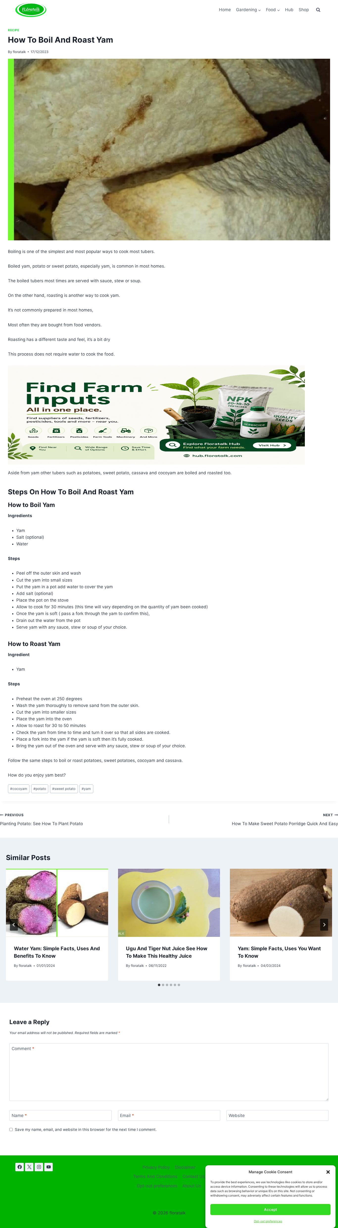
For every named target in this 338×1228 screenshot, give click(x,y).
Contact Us (194, 1176)
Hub (289, 9)
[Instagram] (39, 1167)
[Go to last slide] (14, 925)
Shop (304, 9)
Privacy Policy (156, 1167)
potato (39, 789)
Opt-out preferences (268, 1221)
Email (127, 1115)
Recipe (13, 30)
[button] (328, 1172)
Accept (270, 1209)
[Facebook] (19, 1167)
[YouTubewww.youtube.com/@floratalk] (48, 1167)
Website (237, 1115)
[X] (29, 1167)
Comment (23, 1048)
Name (19, 1115)
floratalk (19, 52)
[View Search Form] (318, 9)
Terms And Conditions (155, 1176)
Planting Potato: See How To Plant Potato (41, 819)
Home (225, 9)
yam (86, 789)
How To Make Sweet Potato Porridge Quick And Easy (285, 819)
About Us (191, 1185)
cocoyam (18, 789)
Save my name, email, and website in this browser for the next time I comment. (86, 1129)
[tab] (159, 985)
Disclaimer (185, 1167)
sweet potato (63, 789)
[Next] (324, 925)
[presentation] (57, 903)
